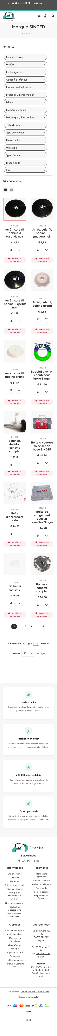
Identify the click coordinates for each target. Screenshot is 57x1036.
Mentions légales (15, 888)
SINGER (14, 225)
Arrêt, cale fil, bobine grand (42, 303)
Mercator (35, 996)
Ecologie (15, 948)
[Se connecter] (46, 15)
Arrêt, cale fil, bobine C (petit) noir (15, 304)
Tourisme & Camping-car (15, 965)
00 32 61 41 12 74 (21, 2)
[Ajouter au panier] (10, 249)
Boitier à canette (15, 587)
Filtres (6, 46)
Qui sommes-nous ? (14, 930)
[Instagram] (28, 861)
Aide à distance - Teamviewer (15, 915)
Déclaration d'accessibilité (14, 908)
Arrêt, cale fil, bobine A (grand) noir (15, 233)
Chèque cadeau (14, 934)
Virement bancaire (41, 880)
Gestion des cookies (14, 903)
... (37, 626)
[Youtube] (33, 861)
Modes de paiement (41, 884)
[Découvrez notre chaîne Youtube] (47, 3)
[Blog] (37, 861)
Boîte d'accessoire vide (15, 517)
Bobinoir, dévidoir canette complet (14, 446)
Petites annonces (15, 960)
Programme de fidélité (41, 897)
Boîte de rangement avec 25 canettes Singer (42, 517)
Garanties (14, 881)
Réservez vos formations (15, 940)
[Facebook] (19, 861)
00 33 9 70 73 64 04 (43, 955)
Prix (8, 170)
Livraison (15, 877)
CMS (28, 1019)
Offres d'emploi (14, 944)
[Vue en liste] (11, 189)
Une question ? (15, 873)
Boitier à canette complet (42, 587)
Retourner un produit (15, 885)
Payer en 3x (41, 888)
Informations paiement (41, 875)
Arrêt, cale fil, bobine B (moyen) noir (42, 233)
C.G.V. (14, 899)
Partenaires (15, 956)
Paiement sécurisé (41, 891)
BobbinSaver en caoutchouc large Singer (42, 375)
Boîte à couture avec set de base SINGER (42, 446)
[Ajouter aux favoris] (19, 249)
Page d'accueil (28, 33)
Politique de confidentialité (14, 894)
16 (43, 626)
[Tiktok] (23, 860)
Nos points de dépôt (15, 952)
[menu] (39, 14)
